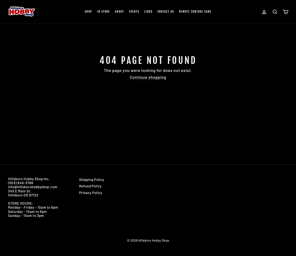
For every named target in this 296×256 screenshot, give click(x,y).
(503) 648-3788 (20, 183)
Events (134, 11)
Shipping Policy (91, 179)
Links (148, 11)
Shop (88, 11)
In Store (103, 11)
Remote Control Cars (195, 11)
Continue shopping (148, 77)
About (119, 11)
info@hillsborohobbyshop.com (32, 187)
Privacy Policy (90, 193)
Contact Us (165, 11)
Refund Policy (90, 186)
